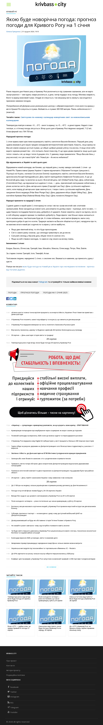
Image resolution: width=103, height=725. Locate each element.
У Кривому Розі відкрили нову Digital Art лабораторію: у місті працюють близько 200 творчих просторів (52, 441)
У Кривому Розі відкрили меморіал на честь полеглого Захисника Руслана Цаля (43, 325)
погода (12, 292)
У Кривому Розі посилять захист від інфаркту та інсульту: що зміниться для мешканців (45, 319)
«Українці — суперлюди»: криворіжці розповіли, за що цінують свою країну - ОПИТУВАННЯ (49, 425)
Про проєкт (11, 660)
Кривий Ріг (11, 11)
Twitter (13, 692)
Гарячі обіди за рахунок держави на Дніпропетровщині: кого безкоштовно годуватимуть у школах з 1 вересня (52, 447)
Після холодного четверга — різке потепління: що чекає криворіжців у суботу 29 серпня (46, 501)
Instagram (14, 696)
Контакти (10, 665)
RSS (11, 702)
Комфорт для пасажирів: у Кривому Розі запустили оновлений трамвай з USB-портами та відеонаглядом (53, 559)
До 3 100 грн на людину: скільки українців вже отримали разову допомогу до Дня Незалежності (49, 485)
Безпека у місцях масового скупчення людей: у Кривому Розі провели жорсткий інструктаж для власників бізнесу (53, 507)
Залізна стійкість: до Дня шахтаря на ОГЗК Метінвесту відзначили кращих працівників (48, 453)
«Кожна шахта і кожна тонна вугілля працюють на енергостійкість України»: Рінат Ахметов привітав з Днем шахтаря (52, 313)
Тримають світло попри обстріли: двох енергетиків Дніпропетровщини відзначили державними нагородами (50, 465)
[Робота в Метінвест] (51, 385)
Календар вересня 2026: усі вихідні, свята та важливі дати (34, 538)
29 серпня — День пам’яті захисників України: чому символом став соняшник (42, 478)
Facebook (14, 687)
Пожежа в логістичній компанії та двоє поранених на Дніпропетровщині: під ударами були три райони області (52, 472)
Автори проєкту (13, 670)
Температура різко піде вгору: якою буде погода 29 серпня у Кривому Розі (41, 343)
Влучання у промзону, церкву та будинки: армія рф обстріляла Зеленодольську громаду (46, 330)
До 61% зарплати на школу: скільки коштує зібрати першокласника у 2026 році (42, 554)
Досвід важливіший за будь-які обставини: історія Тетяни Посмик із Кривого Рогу (43, 520)
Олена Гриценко (13, 31)
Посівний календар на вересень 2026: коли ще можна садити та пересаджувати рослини (47, 436)
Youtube (13, 712)
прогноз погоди (30, 292)
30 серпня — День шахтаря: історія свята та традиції (32, 335)
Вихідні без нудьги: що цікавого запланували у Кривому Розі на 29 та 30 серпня (43, 496)
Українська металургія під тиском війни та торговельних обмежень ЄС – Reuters (43, 548)
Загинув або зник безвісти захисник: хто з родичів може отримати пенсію (41, 459)
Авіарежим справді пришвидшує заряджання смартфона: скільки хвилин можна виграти (46, 543)
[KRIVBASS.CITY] (51, 4)
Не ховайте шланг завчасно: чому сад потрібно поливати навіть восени (40, 526)
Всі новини (51, 567)
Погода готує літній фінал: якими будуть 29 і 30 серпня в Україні (36, 491)
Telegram (42, 282)
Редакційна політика (15, 675)
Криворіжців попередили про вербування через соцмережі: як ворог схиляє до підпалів (46, 431)
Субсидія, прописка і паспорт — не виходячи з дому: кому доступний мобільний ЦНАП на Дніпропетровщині (46, 514)
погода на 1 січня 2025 (55, 292)
